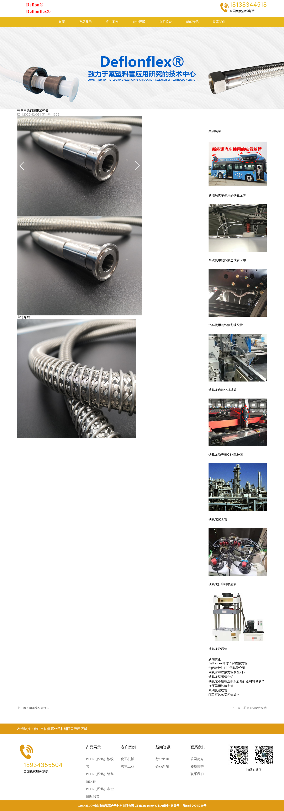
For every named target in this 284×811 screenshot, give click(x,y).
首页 (62, 22)
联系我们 (219, 22)
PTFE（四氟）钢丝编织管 (100, 777)
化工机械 (127, 759)
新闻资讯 (192, 22)
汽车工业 (127, 766)
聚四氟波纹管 (218, 690)
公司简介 (165, 22)
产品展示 (85, 22)
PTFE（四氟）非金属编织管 (100, 792)
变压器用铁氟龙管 (221, 686)
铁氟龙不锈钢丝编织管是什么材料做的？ (237, 681)
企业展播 (139, 22)
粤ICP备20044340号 (194, 805)
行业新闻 (162, 759)
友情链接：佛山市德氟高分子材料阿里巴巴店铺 (52, 729)
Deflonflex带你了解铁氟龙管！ (230, 663)
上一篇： (33, 708)
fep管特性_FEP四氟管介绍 (227, 668)
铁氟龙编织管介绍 (221, 677)
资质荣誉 (197, 766)
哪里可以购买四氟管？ (224, 695)
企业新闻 (162, 766)
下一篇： (249, 708)
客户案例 (112, 22)
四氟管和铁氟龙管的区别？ (227, 672)
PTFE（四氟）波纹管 (100, 762)
